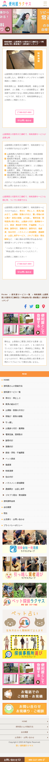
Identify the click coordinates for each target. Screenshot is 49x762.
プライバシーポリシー (13, 525)
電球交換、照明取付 (14, 434)
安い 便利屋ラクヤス (24, 745)
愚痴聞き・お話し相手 (15, 489)
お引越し (27, 217)
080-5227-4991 (25, 112)
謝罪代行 (14, 228)
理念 (5, 513)
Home (5, 294)
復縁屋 (8, 464)
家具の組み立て (12, 404)
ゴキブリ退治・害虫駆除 (16, 495)
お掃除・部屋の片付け (21, 214)
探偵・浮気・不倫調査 (15, 452)
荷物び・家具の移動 (14, 416)
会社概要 (7, 507)
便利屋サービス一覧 (20, 294)
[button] (14, 31)
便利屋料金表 (9, 501)
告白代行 (12, 232)
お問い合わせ (25, 120)
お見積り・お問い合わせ (14, 519)
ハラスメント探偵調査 (27, 232)
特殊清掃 (9, 470)
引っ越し (9, 422)
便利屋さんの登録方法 (13, 385)
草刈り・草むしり (27, 210)
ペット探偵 (10, 458)
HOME (6, 379)
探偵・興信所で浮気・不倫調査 (23, 224)
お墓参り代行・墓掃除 (15, 428)
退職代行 (23, 228)
